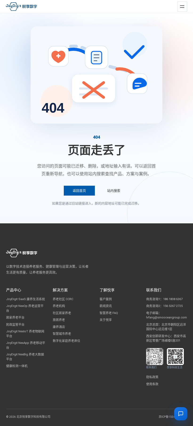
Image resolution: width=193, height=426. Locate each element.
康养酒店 (59, 327)
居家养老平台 (15, 317)
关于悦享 (106, 320)
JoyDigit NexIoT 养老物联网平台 (25, 334)
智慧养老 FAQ (109, 313)
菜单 (181, 4)
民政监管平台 (15, 324)
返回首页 (79, 191)
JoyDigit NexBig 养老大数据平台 (25, 357)
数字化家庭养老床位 (66, 340)
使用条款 (152, 384)
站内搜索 (113, 191)
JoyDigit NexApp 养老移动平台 (25, 345)
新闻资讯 (106, 306)
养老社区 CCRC (63, 299)
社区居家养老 (62, 313)
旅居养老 (59, 320)
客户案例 (106, 299)
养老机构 (59, 306)
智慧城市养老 (62, 333)
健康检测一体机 (17, 366)
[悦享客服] (180, 413)
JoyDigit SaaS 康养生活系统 (25, 299)
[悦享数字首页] (21, 6)
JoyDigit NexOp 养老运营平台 (25, 308)
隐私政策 (152, 377)
